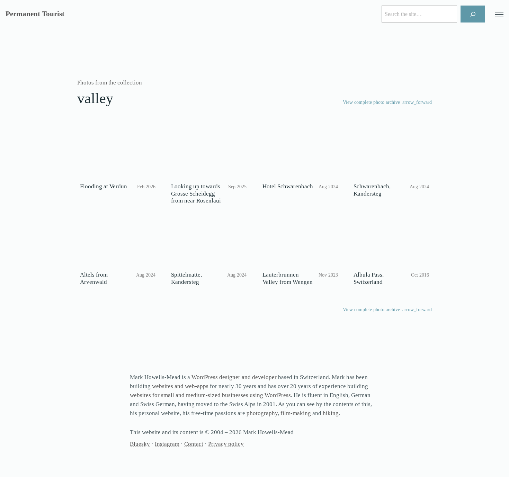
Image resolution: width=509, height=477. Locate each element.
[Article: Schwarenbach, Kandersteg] (391, 153)
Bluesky (140, 444)
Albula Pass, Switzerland (369, 278)
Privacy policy (226, 444)
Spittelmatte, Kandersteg (186, 278)
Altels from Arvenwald (94, 278)
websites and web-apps (180, 386)
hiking (331, 413)
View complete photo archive (371, 102)
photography (262, 413)
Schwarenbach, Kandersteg (372, 190)
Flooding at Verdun (103, 186)
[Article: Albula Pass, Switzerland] (391, 242)
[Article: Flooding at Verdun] (117, 153)
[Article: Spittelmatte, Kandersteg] (208, 242)
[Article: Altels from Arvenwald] (117, 242)
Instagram (167, 444)
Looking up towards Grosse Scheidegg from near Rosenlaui (196, 193)
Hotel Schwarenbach (287, 186)
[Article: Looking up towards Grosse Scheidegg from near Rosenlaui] (208, 153)
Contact (193, 444)
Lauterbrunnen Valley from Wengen (287, 278)
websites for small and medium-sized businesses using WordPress (210, 395)
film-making (295, 413)
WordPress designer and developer (234, 377)
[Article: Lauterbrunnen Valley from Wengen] (300, 242)
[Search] (473, 14)
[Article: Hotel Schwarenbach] (300, 153)
